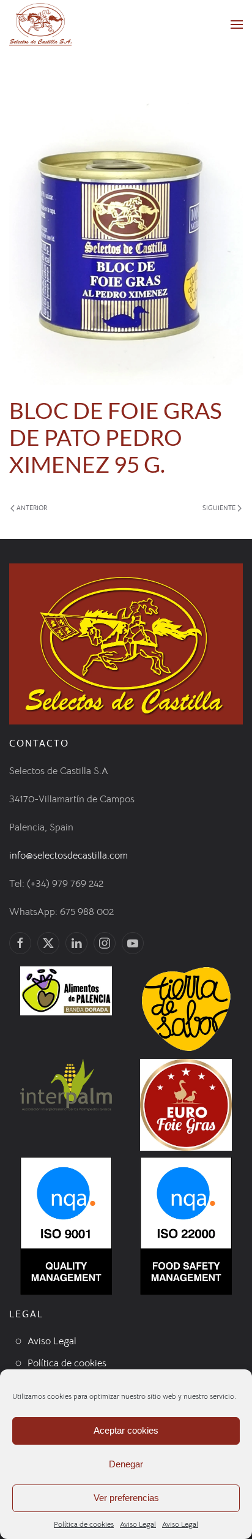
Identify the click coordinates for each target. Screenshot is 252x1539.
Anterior (32, 507)
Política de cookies (84, 1524)
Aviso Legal (138, 1524)
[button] (237, 24)
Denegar (126, 1464)
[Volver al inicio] (40, 24)
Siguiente (218, 507)
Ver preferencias (126, 1497)
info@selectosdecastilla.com (68, 855)
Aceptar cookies (126, 1430)
